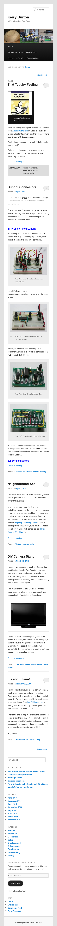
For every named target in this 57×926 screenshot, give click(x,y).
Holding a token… (16, 777)
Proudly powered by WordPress (28, 922)
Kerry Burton (18, 16)
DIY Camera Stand (21, 556)
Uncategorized (21, 739)
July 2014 (12, 810)
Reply (43, 471)
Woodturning (13, 849)
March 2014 (13, 816)
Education (19, 664)
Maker (35, 170)
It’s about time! (19, 679)
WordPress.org (14, 910)
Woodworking (14, 852)
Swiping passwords (16, 780)
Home (10, 46)
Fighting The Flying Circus (26, 522)
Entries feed (13, 904)
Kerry (27, 67)
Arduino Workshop (20, 130)
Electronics (27, 170)
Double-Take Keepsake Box (20, 774)
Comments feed (15, 907)
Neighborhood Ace (21, 483)
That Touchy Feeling (23, 84)
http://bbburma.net (35, 702)
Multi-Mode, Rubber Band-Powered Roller (26, 771)
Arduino (34, 167)
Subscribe (15, 883)
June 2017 (12, 797)
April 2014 (12, 813)
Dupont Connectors (22, 187)
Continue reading (16, 161)
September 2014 (15, 807)
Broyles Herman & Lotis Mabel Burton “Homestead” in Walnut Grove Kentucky (23, 55)
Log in (10, 901)
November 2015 (14, 800)
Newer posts (43, 74)
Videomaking (36, 664)
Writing (18, 544)
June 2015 (12, 804)
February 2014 (14, 819)
